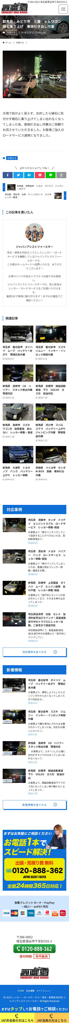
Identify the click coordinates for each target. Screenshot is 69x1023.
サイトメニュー (43, 990)
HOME (21, 990)
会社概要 (30, 990)
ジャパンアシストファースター (34, 246)
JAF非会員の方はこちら (17, 1020)
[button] (8, 175)
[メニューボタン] (63, 9)
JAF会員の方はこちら (52, 1020)
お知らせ (11, 32)
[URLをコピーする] (61, 175)
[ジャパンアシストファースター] (14, 7)
